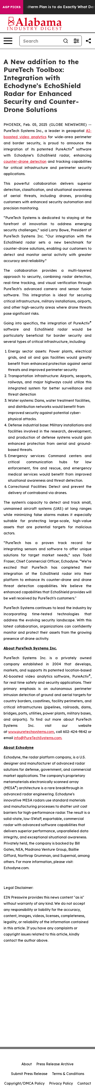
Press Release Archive (55, 1064)
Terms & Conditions (68, 1073)
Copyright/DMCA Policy (24, 1083)
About (26, 1064)
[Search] (65, 41)
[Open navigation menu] (8, 40)
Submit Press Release (29, 1073)
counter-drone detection (25, 161)
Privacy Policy (61, 1083)
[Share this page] (88, 40)
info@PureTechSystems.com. (38, 738)
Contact (84, 1083)
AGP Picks (12, 7)
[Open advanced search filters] (76, 41)
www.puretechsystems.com (31, 731)
